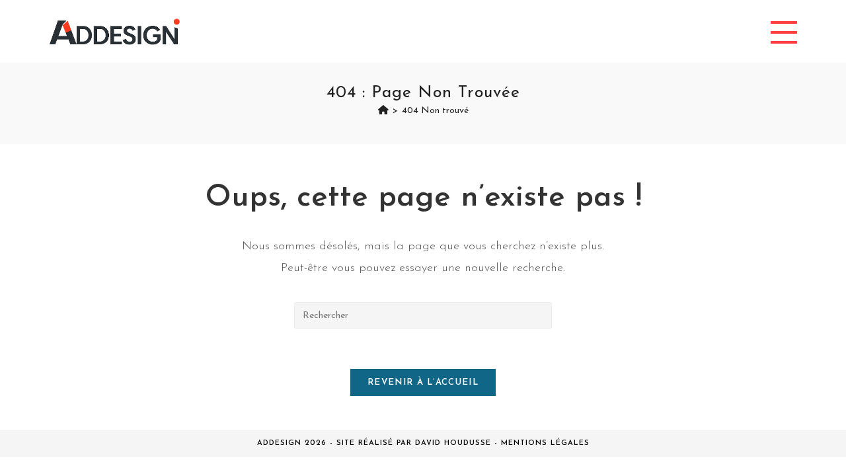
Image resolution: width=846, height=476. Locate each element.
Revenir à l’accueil (423, 382)
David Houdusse (453, 443)
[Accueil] (383, 111)
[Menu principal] (784, 31)
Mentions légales (545, 443)
